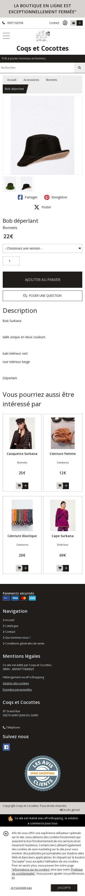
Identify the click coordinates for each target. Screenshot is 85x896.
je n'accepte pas (21, 888)
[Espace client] (65, 23)
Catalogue (11, 626)
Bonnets (51, 80)
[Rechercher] (79, 68)
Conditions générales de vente (24, 643)
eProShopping (53, 818)
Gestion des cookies (16, 683)
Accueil (11, 80)
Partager (30, 197)
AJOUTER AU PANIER (42, 279)
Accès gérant (71, 810)
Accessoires (31, 80)
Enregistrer (59, 197)
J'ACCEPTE (64, 888)
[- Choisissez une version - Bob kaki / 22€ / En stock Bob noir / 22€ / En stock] (42, 248)
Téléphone (12, 727)
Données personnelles (17, 690)
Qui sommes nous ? (17, 638)
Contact (54, 23)
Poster (46, 207)
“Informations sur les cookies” (31, 869)
